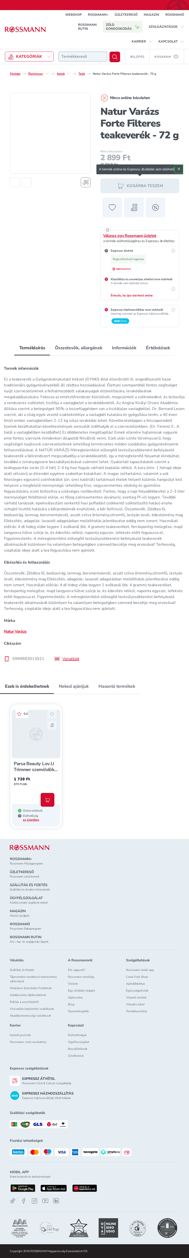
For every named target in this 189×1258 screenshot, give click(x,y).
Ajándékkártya (135, 984)
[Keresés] (115, 57)
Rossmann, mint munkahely (28, 1042)
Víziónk (73, 984)
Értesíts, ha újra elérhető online (132, 295)
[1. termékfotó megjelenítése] (15, 182)
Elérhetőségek (77, 1035)
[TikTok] (13, 1201)
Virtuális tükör (135, 1004)
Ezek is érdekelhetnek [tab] (27, 686)
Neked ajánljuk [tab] (74, 686)
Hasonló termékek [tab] (116, 686)
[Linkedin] (56, 1201)
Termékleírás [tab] (32, 348)
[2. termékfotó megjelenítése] (27, 182)
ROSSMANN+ (98, 15)
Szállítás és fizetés (22, 970)
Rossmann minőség (81, 977)
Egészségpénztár (137, 991)
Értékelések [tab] (158, 348)
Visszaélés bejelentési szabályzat (32, 1009)
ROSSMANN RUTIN (87, 27)
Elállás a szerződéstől (24, 1002)
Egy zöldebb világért (81, 991)
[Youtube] (45, 1201)
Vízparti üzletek (136, 997)
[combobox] (83, 56)
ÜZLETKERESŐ (126, 15)
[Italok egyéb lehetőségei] (69, 73)
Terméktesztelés (136, 1011)
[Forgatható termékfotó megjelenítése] (86, 182)
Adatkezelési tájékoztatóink (28, 995)
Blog (71, 1004)
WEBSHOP (73, 15)
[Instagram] (34, 1201)
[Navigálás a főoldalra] (25, 29)
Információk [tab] (124, 348)
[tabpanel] (94, 512)
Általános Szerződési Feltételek (31, 988)
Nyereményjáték (78, 1011)
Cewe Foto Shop (137, 977)
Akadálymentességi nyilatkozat (30, 1016)
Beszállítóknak (77, 1049)
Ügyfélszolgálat (78, 1042)
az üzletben (31, 820)
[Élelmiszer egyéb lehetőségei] (47, 73)
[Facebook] (24, 1201)
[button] (166, 26)
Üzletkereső (76, 1056)
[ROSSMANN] (29, 847)
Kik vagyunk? (76, 970)
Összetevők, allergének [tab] (78, 348)
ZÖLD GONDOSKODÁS (119, 27)
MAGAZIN (151, 15)
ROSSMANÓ (174, 15)
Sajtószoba (75, 997)
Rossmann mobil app (140, 970)
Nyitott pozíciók (20, 1035)
